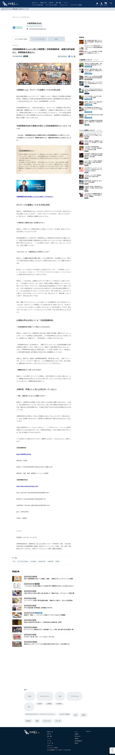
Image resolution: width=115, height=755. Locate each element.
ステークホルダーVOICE (51, 5)
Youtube (39, 703)
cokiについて (35, 2)
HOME (13, 17)
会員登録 (101, 4)
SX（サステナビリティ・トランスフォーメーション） (40, 714)
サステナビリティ (45, 696)
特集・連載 (58, 2)
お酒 (14, 561)
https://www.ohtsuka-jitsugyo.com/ (34, 26)
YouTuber (59, 703)
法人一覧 (18, 17)
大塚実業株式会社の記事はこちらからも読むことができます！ (35, 196)
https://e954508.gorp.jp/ (23, 454)
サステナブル (46, 721)
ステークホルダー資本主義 (23, 561)
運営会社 (76, 743)
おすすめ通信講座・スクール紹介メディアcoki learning (58, 749)
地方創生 (57, 561)
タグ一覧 (58, 721)
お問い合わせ (77, 736)
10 (79, 120)
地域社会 (25, 56)
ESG (75, 715)
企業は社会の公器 (41, 561)
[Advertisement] (43, 666)
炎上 (29, 706)
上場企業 (49, 703)
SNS (60, 696)
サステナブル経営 (64, 714)
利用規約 (76, 738)
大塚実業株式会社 (25, 17)
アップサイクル (74, 696)
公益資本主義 (50, 561)
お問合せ (105, 4)
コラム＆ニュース (64, 5)
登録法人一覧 (43, 2)
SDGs (29, 696)
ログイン (97, 4)
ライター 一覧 (50, 743)
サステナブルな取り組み (37, 5)
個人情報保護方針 (78, 740)
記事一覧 (51, 2)
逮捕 (37, 721)
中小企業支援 (33, 561)
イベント (66, 2)
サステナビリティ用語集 (76, 5)
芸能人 (84, 715)
